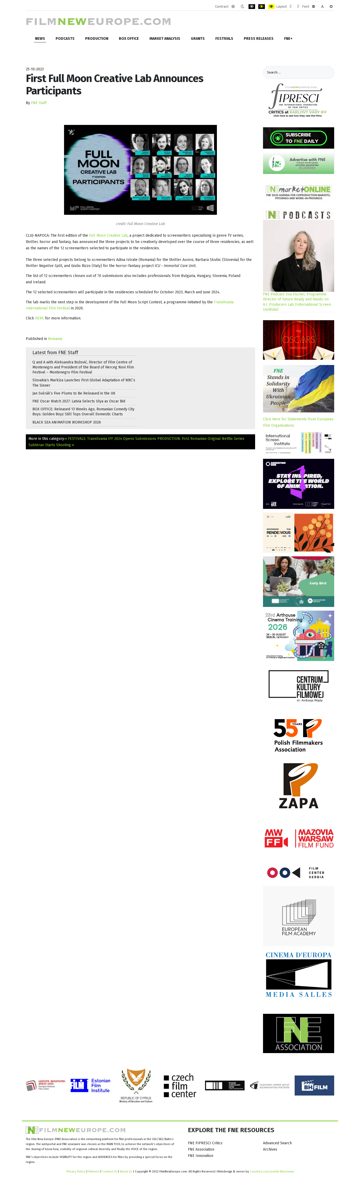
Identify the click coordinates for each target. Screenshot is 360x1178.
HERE (39, 318)
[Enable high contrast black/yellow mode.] (261, 6)
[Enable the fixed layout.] (290, 6)
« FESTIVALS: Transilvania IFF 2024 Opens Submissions (110, 438)
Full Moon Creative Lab (108, 235)
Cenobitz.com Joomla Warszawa (272, 1171)
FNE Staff (39, 103)
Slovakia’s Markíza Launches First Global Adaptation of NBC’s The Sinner (83, 382)
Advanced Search (277, 1143)
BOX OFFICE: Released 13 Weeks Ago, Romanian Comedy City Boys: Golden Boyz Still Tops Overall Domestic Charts (83, 411)
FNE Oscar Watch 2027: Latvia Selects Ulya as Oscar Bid (78, 401)
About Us (126, 1171)
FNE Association (201, 1149)
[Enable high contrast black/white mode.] (251, 6)
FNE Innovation (200, 1155)
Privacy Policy (75, 1171)
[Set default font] (322, 6)
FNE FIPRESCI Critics (205, 1143)
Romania (55, 339)
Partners (93, 1171)
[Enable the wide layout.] (298, 6)
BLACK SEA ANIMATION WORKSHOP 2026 (66, 422)
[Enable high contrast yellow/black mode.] (271, 6)
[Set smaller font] (313, 6)
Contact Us (110, 1171)
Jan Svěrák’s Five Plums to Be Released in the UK (73, 393)
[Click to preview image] (140, 170)
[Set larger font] (331, 6)
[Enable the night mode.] (242, 6)
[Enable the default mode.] (233, 6)
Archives (270, 1149)
